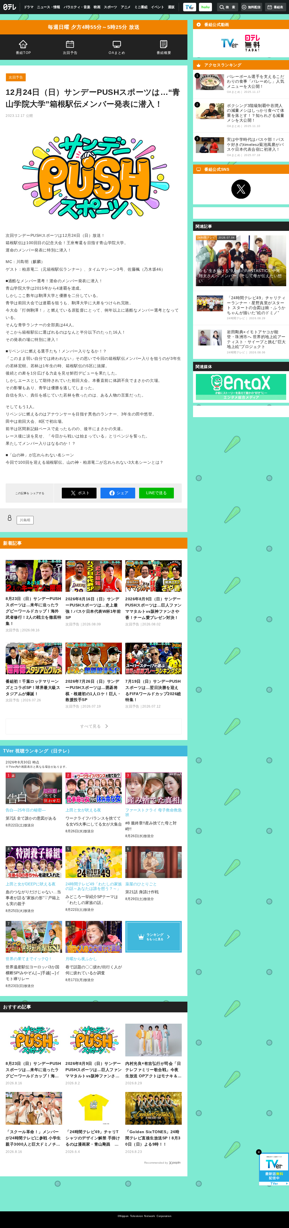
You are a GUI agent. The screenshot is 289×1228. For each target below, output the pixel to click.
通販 (171, 7)
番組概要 (164, 53)
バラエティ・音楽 (77, 7)
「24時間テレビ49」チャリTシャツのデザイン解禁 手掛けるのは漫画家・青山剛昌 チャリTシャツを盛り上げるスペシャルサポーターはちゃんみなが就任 (93, 1138)
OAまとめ (117, 53)
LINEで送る (156, 493)
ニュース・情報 (48, 7)
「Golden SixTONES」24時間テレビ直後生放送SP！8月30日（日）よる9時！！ (153, 1138)
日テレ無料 (252, 43)
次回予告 (70, 53)
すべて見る (91, 726)
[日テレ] (10, 7)
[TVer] (189, 7)
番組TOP (23, 53)
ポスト (84, 493)
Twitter (241, 189)
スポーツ (110, 7)
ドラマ (29, 7)
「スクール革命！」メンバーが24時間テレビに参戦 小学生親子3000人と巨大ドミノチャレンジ (33, 1138)
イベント (157, 7)
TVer (229, 43)
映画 (97, 7)
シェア (122, 493)
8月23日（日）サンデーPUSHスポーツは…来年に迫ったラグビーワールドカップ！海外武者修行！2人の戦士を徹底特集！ (33, 1070)
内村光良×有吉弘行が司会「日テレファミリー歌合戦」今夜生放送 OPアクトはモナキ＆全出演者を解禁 (153, 1070)
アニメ (126, 7)
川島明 (25, 520)
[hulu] (205, 7)
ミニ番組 (141, 7)
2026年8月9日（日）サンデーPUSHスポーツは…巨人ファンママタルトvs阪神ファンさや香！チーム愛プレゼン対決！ (93, 1070)
